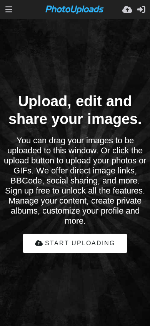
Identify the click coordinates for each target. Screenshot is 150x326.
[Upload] (127, 9)
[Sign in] (141, 9)
